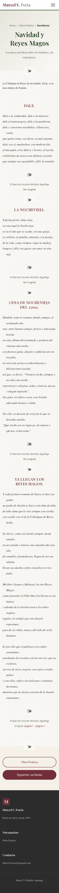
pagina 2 (40, 726)
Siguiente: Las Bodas (29, 775)
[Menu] (53, 5)
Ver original (29, 189)
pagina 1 (29, 726)
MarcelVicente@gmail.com (17, 863)
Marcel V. (16, 4)
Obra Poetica (26, 25)
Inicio (13, 25)
